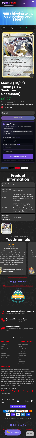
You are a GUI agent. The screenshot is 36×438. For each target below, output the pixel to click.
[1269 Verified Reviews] (18, 303)
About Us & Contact (23, 344)
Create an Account (5, 357)
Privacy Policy (21, 351)
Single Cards (14, 28)
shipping (10, 102)
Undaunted (23, 28)
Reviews (20, 346)
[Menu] (33, 3)
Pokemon (5, 28)
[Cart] (28, 3)
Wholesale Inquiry (5, 355)
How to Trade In (22, 348)
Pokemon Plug (14, 418)
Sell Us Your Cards (5, 348)
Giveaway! (3, 353)
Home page (4, 344)
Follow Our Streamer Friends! (8, 351)
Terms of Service (22, 364)
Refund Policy (21, 361)
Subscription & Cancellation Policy (25, 358)
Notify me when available (18, 156)
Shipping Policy (22, 353)
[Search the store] (24, 3)
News (2, 346)
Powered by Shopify (25, 418)
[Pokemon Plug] (11, 3)
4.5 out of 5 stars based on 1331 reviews (18, 286)
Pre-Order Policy (22, 355)
